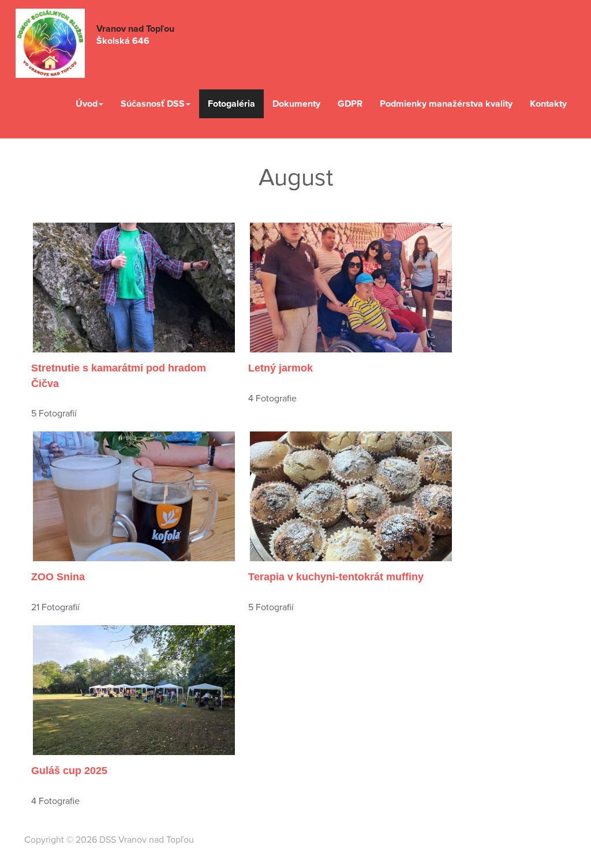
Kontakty (548, 104)
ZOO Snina (58, 577)
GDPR (350, 104)
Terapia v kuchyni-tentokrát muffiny (336, 577)
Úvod (87, 104)
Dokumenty (296, 104)
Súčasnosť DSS (153, 104)
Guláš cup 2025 (69, 770)
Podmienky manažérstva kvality (446, 104)
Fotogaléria (231, 104)
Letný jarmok (280, 368)
